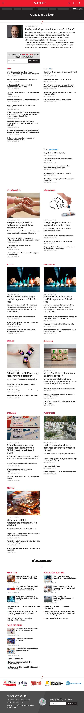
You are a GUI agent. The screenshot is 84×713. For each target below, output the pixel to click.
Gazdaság (11, 413)
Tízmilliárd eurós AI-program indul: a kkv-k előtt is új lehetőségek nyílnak (23, 542)
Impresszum (10, 700)
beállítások (30, 705)
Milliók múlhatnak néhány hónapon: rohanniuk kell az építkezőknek (22, 323)
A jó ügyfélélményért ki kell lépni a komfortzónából (50, 29)
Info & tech (12, 573)
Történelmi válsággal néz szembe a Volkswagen (23, 390)
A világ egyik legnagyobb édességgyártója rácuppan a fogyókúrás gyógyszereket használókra (22, 613)
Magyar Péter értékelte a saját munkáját (57, 79)
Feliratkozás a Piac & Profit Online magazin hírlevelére (61, 700)
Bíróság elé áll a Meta (15, 658)
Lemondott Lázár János (52, 466)
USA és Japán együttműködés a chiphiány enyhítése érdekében (26, 577)
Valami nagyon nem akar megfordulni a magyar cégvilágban (65, 577)
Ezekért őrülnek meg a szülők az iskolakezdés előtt (27, 649)
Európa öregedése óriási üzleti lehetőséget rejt (60, 471)
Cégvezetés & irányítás (54, 573)
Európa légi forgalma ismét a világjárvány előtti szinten (23, 93)
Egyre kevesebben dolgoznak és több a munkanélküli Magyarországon (57, 167)
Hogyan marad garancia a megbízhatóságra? (22, 395)
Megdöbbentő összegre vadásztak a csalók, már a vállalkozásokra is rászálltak (23, 534)
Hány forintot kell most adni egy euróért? (58, 173)
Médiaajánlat (25, 700)
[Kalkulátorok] (69, 3)
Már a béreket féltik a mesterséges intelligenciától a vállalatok (22, 523)
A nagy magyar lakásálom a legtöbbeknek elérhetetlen (21, 106)
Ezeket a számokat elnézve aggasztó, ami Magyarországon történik (21, 139)
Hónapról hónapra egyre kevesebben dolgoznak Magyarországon (60, 93)
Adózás (10, 264)
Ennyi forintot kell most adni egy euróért (57, 99)
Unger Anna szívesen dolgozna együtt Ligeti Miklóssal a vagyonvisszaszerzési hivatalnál (59, 86)
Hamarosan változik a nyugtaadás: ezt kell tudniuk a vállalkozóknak (21, 330)
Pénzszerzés (49, 190)
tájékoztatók (20, 705)
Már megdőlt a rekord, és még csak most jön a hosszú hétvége (23, 253)
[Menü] (3, 3)
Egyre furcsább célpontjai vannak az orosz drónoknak (58, 159)
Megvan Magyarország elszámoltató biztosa (22, 79)
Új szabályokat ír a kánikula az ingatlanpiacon (59, 388)
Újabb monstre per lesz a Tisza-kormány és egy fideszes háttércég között (60, 330)
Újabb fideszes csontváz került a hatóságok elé (23, 99)
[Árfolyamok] (74, 3)
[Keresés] (79, 3)
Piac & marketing (14, 625)
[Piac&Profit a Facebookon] (21, 696)
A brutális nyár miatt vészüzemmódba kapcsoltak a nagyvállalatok (63, 598)
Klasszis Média (11, 707)
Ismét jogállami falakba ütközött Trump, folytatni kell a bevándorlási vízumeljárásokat (60, 317)
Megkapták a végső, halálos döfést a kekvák (59, 324)
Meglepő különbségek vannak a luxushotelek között (59, 374)
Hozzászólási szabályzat (15, 702)
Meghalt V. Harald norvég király (54, 153)
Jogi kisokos (49, 264)
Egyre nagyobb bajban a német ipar (56, 618)
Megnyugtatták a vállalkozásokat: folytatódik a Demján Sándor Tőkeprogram (60, 247)
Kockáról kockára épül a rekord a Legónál (21, 384)
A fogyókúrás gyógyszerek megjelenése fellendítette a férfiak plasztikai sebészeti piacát (23, 73)
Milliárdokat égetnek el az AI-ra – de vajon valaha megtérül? (23, 549)
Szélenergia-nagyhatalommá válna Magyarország (19, 246)
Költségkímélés (14, 190)
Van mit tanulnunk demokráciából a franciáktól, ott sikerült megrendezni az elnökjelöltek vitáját (23, 131)
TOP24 (48, 69)
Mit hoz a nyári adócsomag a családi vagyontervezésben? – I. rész (19, 86)
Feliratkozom (33, 61)
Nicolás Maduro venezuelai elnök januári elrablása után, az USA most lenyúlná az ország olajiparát (23, 123)
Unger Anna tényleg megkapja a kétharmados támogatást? (59, 179)
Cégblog (10, 341)
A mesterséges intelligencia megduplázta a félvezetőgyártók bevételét (27, 598)
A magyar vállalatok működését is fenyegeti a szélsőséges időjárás (59, 395)
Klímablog (48, 341)
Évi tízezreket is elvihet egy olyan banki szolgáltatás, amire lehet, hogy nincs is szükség (23, 239)
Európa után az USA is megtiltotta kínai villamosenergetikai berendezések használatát (27, 588)
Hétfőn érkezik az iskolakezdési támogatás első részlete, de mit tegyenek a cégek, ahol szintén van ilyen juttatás (60, 613)
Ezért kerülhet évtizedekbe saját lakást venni (59, 235)
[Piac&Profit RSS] (25, 696)
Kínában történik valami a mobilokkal (24, 639)
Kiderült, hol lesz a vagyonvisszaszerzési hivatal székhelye (60, 73)
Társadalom (49, 413)
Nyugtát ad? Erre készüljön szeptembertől (21, 316)
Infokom (10, 488)
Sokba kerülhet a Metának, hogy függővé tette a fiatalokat (22, 374)
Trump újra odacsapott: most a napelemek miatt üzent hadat (60, 402)
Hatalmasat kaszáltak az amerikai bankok (58, 241)
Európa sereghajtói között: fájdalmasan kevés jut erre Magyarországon (20, 225)
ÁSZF (17, 700)
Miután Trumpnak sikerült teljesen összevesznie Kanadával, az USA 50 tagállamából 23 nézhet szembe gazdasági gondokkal (23, 114)
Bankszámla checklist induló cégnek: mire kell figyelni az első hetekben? (64, 588)
